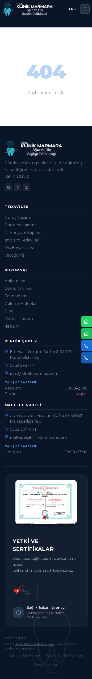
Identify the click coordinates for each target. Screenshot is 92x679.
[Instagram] (8, 187)
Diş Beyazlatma (19, 247)
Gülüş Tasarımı (19, 217)
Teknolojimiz (17, 296)
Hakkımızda (16, 281)
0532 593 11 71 (23, 365)
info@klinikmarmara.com (34, 373)
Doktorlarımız (18, 288)
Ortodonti (14, 255)
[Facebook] (17, 187)
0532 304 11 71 (23, 429)
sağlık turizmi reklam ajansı (34, 644)
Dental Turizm (19, 318)
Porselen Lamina (21, 225)
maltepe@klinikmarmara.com (38, 437)
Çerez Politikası (46, 664)
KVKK (49, 656)
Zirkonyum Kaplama (24, 232)
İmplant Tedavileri (22, 240)
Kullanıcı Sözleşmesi (25, 656)
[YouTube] (26, 187)
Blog (9, 311)
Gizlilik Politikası (71, 656)
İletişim (12, 326)
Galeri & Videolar (21, 303)
